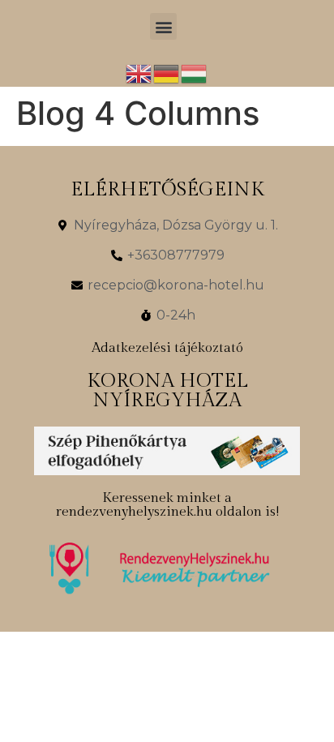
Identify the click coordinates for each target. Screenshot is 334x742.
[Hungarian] (194, 72)
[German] (167, 72)
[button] (163, 26)
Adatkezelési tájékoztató (167, 348)
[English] (139, 72)
